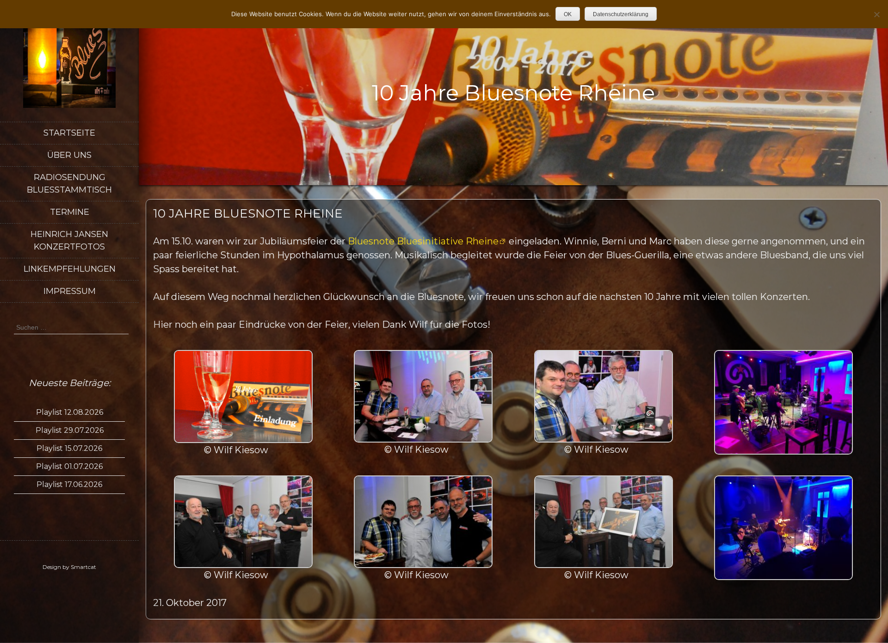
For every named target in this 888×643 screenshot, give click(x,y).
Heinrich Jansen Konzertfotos (69, 240)
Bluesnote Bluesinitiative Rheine (423, 241)
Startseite (69, 133)
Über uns (69, 155)
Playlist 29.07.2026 (70, 430)
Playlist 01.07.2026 (69, 466)
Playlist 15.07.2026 (69, 448)
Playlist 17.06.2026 (69, 484)
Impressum (69, 291)
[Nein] (876, 14)
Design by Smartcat (69, 566)
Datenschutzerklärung (620, 14)
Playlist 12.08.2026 (69, 412)
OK (568, 14)
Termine (69, 212)
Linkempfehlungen (70, 269)
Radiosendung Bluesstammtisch (69, 183)
